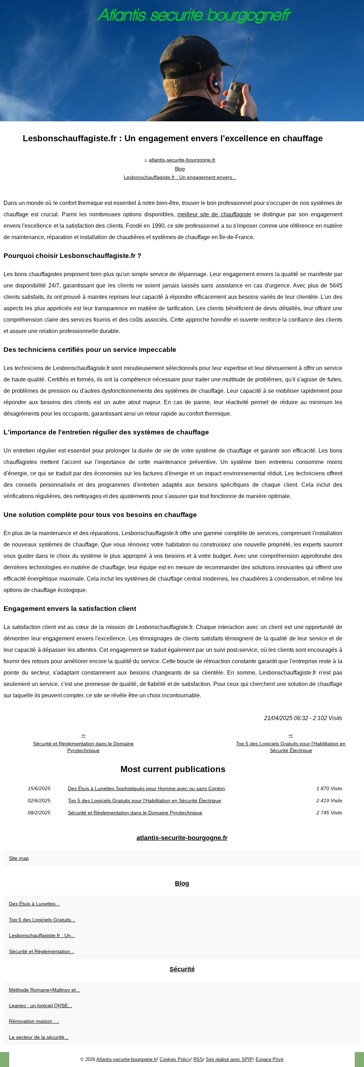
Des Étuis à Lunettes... (34, 904)
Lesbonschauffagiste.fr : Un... (42, 935)
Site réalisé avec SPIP (229, 1059)
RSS (198, 1059)
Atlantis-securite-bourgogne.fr (126, 1059)
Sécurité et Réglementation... (41, 951)
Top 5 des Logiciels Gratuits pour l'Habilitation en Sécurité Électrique (291, 747)
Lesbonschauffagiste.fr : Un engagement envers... (180, 177)
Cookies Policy (175, 1059)
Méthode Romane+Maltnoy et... (44, 990)
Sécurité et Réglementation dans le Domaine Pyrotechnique (83, 747)
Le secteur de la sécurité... (39, 1037)
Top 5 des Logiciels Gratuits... (42, 920)
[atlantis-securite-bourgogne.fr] (182, 60)
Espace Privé (269, 1059)
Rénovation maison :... (34, 1021)
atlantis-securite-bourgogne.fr (182, 160)
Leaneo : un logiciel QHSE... (40, 1005)
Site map (19, 858)
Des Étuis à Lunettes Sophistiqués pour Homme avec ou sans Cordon (146, 788)
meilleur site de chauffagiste (214, 214)
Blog (180, 168)
